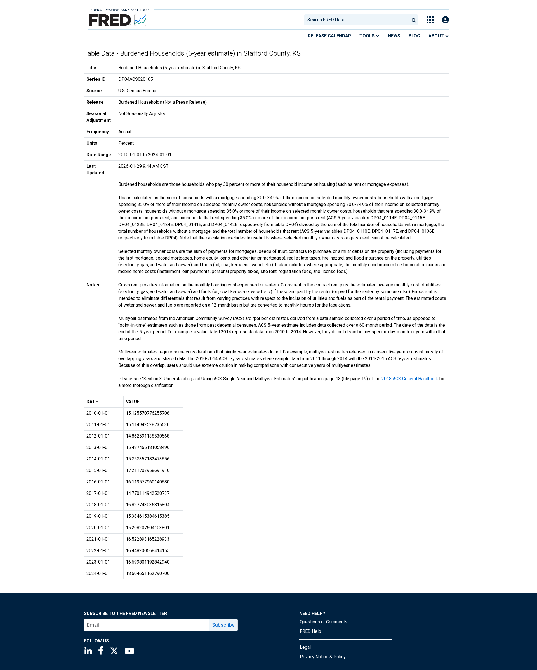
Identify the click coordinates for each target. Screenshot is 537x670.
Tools (367, 36)
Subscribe (223, 625)
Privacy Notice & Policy (323, 656)
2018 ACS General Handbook (409, 378)
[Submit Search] (414, 19)
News (394, 36)
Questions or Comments (323, 621)
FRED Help (310, 631)
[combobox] (356, 19)
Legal (305, 647)
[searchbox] (357, 19)
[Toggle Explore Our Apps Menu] (430, 19)
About (436, 36)
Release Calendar (329, 36)
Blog (414, 36)
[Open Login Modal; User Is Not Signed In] (445, 19)
